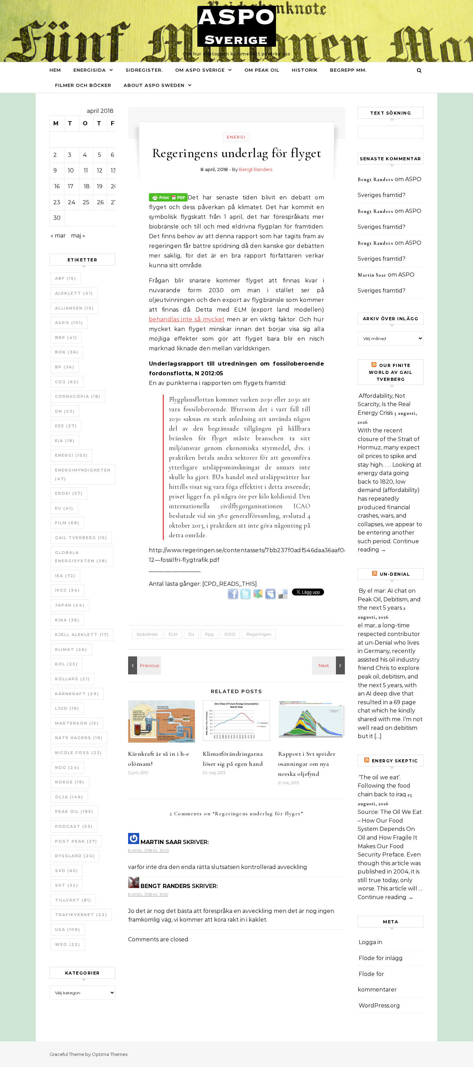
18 (87, 186)
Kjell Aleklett (82, 634)
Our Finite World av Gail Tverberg (391, 372)
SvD (66, 870)
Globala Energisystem (81, 557)
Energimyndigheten (83, 474)
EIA (65, 440)
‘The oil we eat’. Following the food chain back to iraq (384, 786)
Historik (305, 70)
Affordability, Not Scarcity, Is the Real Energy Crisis (384, 404)
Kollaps (72, 678)
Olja (69, 797)
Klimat (71, 649)
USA (67, 929)
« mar (58, 235)
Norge (69, 782)
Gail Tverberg (81, 537)
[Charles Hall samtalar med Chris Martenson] (329, 665)
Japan (70, 605)
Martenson (77, 723)
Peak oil (74, 811)
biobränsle (147, 634)
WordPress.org (379, 1005)
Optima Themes (109, 1054)
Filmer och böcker (83, 85)
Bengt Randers (255, 169)
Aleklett (74, 293)
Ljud (67, 708)
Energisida (89, 70)
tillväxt (73, 900)
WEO (67, 944)
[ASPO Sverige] (236, 28)
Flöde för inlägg (381, 958)
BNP (66, 337)
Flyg (209, 634)
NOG (67, 767)
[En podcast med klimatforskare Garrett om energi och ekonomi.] (143, 665)
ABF (65, 278)
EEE (66, 425)
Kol (66, 664)
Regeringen (258, 634)
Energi (71, 455)
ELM (173, 634)
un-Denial (395, 574)
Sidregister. (144, 70)
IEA (65, 575)
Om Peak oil (261, 70)
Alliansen (74, 308)
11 (86, 170)
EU (64, 508)
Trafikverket (81, 914)
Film (67, 522)
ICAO (229, 634)
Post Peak (76, 841)
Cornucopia (78, 396)
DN (65, 411)
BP (64, 367)
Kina (67, 620)
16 (57, 186)
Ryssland (75, 855)
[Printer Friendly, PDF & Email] (168, 197)
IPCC (67, 590)
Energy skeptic (395, 760)
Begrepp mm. (348, 70)
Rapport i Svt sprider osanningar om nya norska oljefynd (307, 764)
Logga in (370, 942)
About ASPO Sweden (154, 85)
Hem (55, 70)
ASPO (69, 322)
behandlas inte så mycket (187, 319)
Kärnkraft (77, 693)
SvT (66, 885)
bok (67, 352)
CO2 (67, 381)
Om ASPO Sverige (200, 70)
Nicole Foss (78, 752)
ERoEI (69, 493)
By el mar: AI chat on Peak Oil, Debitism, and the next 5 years (389, 599)
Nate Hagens (79, 737)
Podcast (74, 826)
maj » (78, 235)
